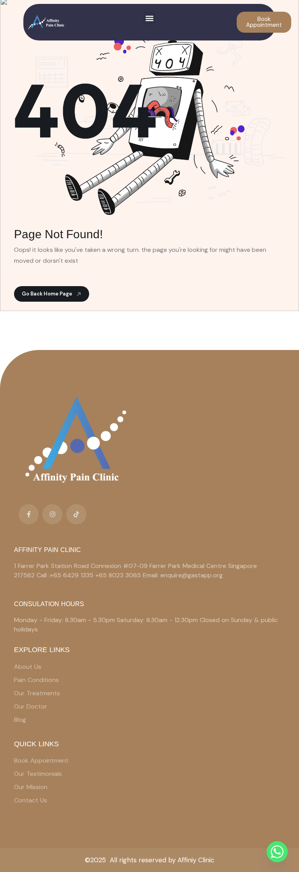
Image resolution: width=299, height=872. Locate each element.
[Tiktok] (76, 514)
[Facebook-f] (29, 514)
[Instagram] (52, 514)
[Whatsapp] (277, 851)
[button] (149, 18)
